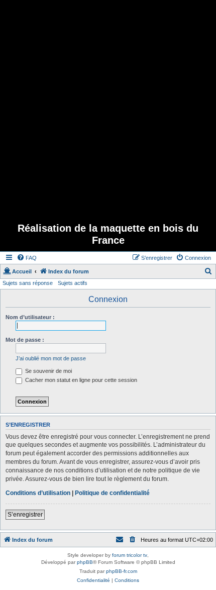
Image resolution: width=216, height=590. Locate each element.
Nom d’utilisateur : (30, 317)
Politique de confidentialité (112, 493)
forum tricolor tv (129, 555)
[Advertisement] (108, 108)
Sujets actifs (72, 283)
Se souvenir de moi (48, 371)
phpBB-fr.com (121, 571)
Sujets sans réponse (28, 283)
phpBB (85, 562)
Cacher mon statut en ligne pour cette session (80, 380)
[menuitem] (27, 258)
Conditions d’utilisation (38, 493)
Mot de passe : (25, 340)
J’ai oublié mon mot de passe (51, 358)
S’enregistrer (25, 514)
